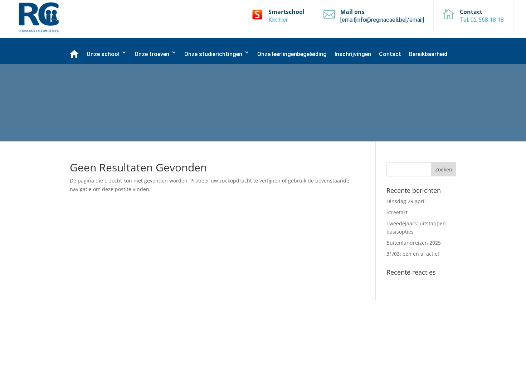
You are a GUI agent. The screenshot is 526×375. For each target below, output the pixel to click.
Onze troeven (152, 54)
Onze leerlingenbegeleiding (292, 54)
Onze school (103, 54)
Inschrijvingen (353, 54)
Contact (390, 54)
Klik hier (278, 19)
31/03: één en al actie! (412, 253)
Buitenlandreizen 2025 (413, 242)
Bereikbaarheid (428, 54)
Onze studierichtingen (213, 54)
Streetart (397, 212)
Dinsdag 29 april (406, 201)
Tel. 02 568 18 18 (482, 19)
